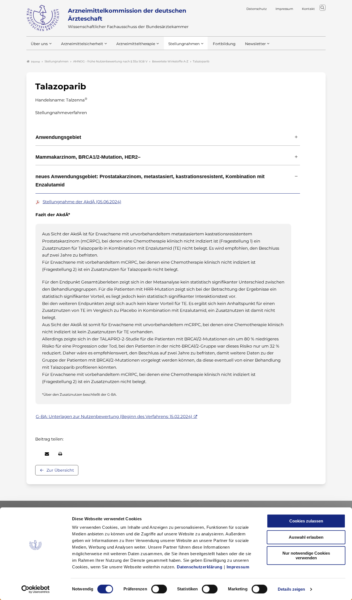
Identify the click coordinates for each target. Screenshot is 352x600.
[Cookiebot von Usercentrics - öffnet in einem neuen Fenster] (36, 589)
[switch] (159, 589)
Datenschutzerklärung (199, 567)
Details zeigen (291, 589)
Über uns (39, 44)
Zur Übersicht (60, 470)
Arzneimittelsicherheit (82, 44)
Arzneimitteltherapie (135, 44)
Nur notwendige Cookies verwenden (306, 555)
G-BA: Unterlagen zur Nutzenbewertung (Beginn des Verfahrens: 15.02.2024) (114, 416)
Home (35, 62)
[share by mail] (47, 454)
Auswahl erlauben (306, 537)
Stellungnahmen (184, 44)
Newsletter (255, 44)
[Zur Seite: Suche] (322, 7)
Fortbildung (224, 44)
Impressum (238, 567)
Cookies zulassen (306, 521)
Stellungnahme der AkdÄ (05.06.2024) (82, 201)
